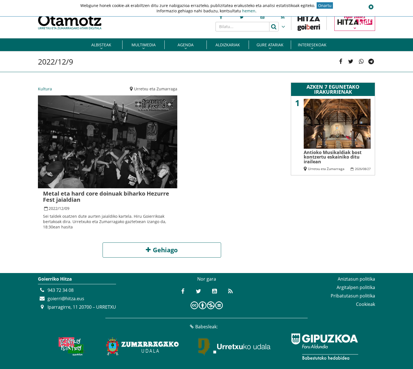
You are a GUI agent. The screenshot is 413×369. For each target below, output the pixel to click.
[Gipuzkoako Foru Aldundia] (324, 346)
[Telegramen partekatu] (371, 61)
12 (61, 208)
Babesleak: (206, 327)
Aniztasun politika (356, 279)
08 (364, 169)
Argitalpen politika (356, 287)
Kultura (45, 88)
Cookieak (365, 304)
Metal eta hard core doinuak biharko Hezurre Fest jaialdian (106, 196)
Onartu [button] (325, 5)
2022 (53, 208)
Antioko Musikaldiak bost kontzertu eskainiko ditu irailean (333, 157)
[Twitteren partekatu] (351, 61)
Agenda (186, 44)
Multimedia (143, 44)
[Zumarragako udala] (142, 346)
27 (369, 169)
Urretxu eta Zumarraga (155, 88)
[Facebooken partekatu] (340, 61)
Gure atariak (270, 44)
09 (67, 208)
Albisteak (101, 44)
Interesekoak (312, 44)
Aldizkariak (227, 44)
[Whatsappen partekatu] (361, 61)
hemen (248, 10)
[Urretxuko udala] (234, 346)
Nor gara (206, 279)
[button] (371, 7)
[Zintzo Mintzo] (71, 346)
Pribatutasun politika (353, 296)
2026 (358, 169)
